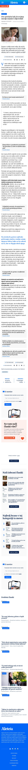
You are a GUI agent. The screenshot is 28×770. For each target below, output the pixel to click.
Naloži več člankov (14, 506)
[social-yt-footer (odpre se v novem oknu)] (10, 749)
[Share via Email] (21, 59)
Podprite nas (3, 6)
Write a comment (14, 460)
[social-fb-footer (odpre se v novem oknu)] (12, 749)
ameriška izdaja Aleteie (13, 324)
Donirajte (14, 755)
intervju (4, 673)
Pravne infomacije (14, 760)
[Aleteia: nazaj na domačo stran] (14, 2)
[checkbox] (4, 401)
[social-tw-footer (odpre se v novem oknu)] (15, 749)
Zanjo (2, 10)
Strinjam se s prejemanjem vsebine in (14, 401)
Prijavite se (8, 404)
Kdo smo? (14, 758)
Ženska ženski (6, 602)
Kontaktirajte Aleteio (14, 763)
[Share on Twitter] (19, 59)
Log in (18, 455)
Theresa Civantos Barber (18, 21)
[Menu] (5, 2)
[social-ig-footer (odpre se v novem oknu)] (17, 749)
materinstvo (5, 372)
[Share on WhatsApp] (24, 59)
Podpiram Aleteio (8, 437)
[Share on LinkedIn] (17, 59)
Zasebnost (14, 765)
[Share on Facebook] (14, 59)
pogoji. (20, 401)
